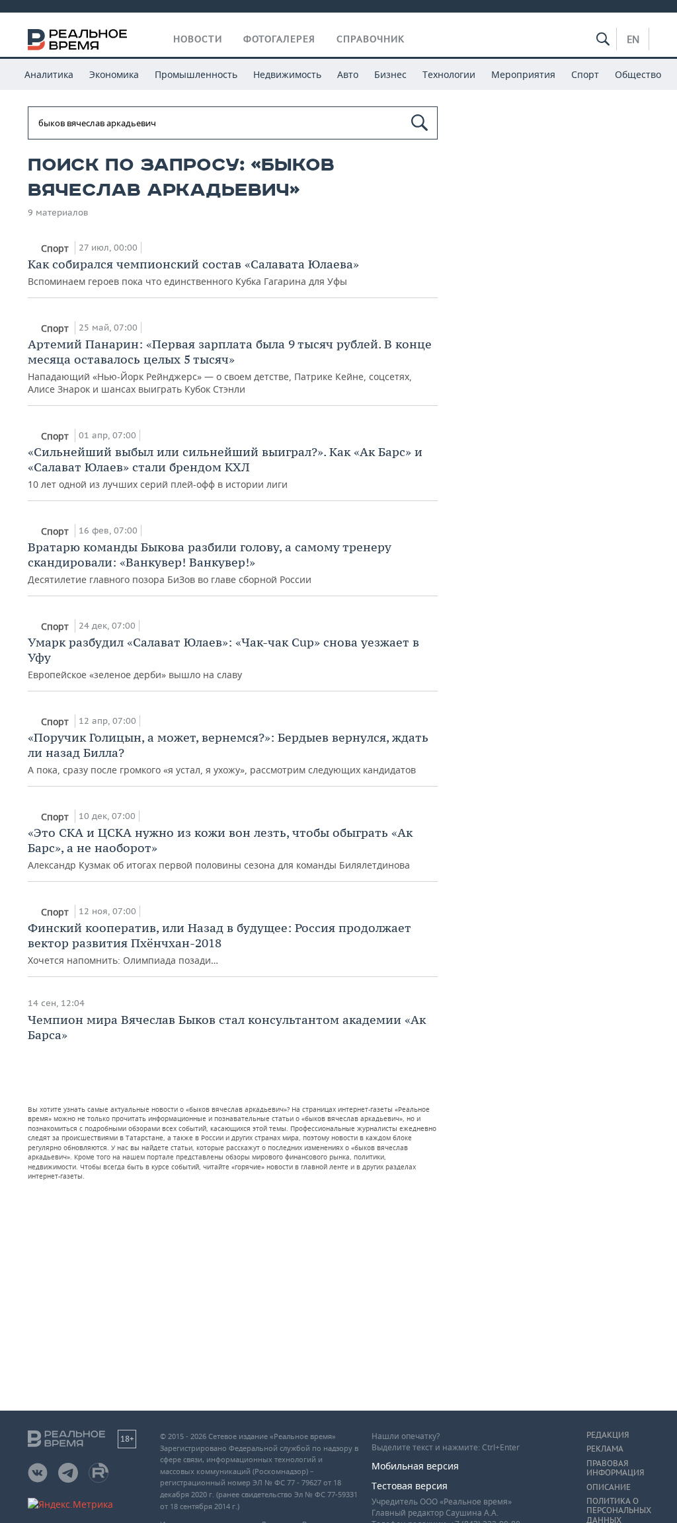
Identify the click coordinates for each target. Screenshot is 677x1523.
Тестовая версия (410, 1485)
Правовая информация (615, 1468)
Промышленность (196, 74)
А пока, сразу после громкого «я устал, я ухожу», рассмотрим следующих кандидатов (228, 753)
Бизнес (390, 74)
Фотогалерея (279, 39)
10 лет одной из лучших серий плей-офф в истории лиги (225, 467)
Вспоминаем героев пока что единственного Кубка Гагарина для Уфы (193, 272)
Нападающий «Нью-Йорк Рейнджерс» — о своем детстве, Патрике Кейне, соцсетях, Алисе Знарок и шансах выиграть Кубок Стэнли (230, 365)
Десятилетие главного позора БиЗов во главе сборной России (209, 562)
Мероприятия (523, 74)
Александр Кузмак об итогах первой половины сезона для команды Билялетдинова (220, 848)
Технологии (448, 74)
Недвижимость (287, 74)
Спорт (585, 74)
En (633, 39)
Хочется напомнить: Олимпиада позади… (219, 943)
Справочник (371, 39)
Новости (197, 39)
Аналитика (48, 74)
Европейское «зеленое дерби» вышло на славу (223, 658)
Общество (638, 74)
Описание (608, 1487)
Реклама (604, 1449)
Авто (347, 74)
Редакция (607, 1435)
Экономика (114, 74)
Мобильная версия (415, 1466)
